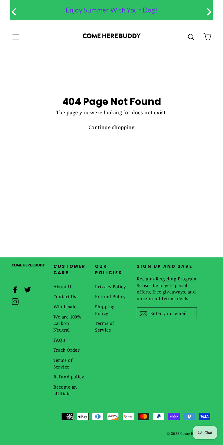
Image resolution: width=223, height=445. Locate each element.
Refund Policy (110, 296)
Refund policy (68, 377)
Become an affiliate (65, 390)
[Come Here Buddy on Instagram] (15, 301)
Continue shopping (111, 127)
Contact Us (64, 296)
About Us (63, 286)
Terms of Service (63, 363)
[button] (209, 11)
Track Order (66, 350)
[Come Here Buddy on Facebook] (15, 289)
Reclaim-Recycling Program (166, 279)
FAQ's (59, 340)
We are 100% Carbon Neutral (67, 323)
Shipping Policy (104, 310)
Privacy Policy (110, 286)
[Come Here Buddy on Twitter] (27, 289)
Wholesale (65, 306)
